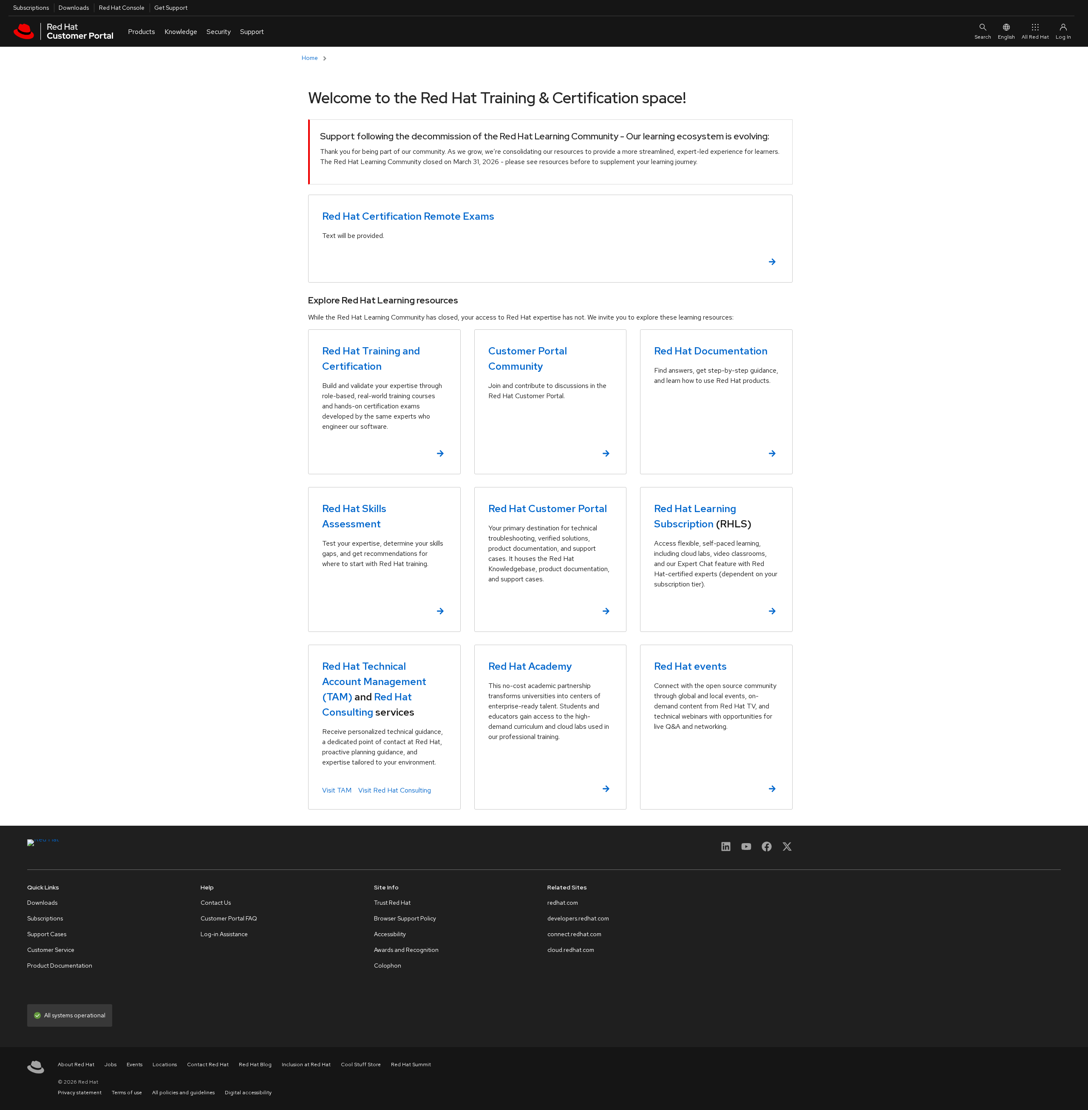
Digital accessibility (248, 1092)
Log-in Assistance (224, 934)
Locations (165, 1064)
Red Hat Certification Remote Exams (408, 216)
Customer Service (50, 950)
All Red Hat (1035, 37)
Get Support (170, 7)
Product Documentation (59, 965)
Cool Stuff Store (361, 1064)
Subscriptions (31, 7)
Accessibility (390, 934)
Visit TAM (336, 790)
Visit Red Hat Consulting (394, 790)
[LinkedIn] (726, 849)
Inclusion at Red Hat (306, 1064)
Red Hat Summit (411, 1064)
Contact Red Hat (208, 1064)
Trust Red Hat (392, 902)
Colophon (387, 965)
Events (134, 1064)
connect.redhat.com (574, 934)
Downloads (74, 7)
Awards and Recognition (406, 950)
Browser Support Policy (405, 918)
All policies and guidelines (183, 1092)
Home (310, 58)
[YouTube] (746, 849)
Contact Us (216, 902)
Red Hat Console (121, 7)
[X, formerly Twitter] (787, 846)
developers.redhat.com (578, 918)
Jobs (110, 1064)
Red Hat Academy (530, 666)
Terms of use (127, 1092)
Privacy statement (80, 1092)
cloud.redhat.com (570, 950)
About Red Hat (76, 1064)
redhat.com (562, 902)
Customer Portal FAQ (229, 918)
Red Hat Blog (255, 1064)
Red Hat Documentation (711, 350)
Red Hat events (690, 666)
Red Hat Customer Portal (547, 508)
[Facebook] (767, 849)
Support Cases (46, 934)
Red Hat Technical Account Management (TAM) (374, 681)
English (1006, 37)
